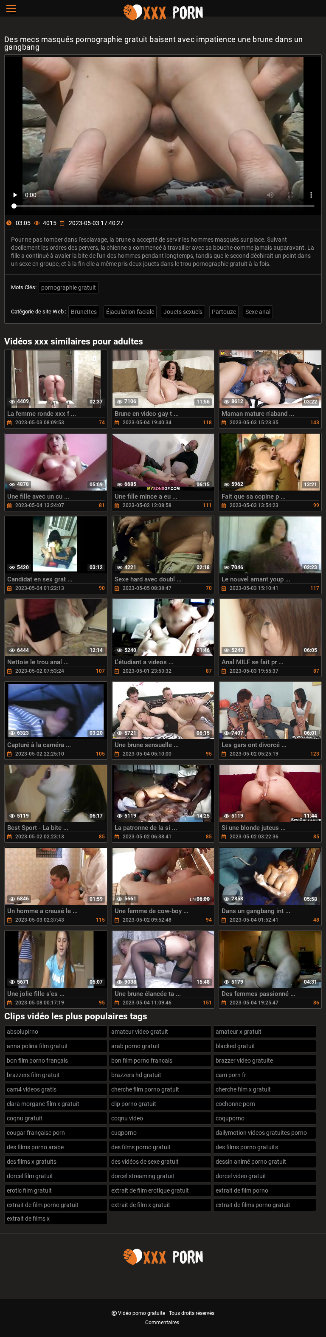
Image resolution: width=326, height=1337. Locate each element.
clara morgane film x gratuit (43, 1103)
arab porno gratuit (135, 1046)
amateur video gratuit (139, 1031)
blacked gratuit (235, 1046)
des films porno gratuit (141, 1147)
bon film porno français (37, 1060)
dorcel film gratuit (30, 1176)
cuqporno (124, 1132)
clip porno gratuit (133, 1103)
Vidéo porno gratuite (142, 1313)
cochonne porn (235, 1103)
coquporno (230, 1118)
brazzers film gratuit (33, 1075)
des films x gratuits (31, 1161)
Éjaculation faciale (130, 311)
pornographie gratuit (68, 287)
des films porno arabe (35, 1147)
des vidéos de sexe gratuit (145, 1161)
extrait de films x (28, 1218)
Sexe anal (257, 311)
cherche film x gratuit (243, 1089)
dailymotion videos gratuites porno (261, 1132)
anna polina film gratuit (37, 1046)
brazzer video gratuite (244, 1060)
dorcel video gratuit (241, 1176)
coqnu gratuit (24, 1118)
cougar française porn (36, 1132)
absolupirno (22, 1031)
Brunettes (84, 311)
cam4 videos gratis (31, 1089)
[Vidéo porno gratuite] (163, 19)
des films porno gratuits (247, 1147)
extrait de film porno (242, 1190)
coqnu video (127, 1118)
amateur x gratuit (238, 1031)
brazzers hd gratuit (136, 1075)
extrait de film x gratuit (140, 1205)
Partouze (224, 311)
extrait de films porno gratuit (253, 1205)
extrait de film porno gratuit (43, 1205)
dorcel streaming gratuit (142, 1176)
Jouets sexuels (182, 311)
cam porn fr (231, 1075)
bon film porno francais (141, 1060)
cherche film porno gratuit (145, 1089)
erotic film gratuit (29, 1190)
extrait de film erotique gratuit (150, 1190)
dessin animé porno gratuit (251, 1161)
